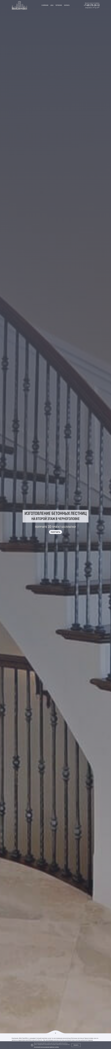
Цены (51, 5)
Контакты (66, 5)
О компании (45, 5)
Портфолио (59, 5)
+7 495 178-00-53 (92, 5)
